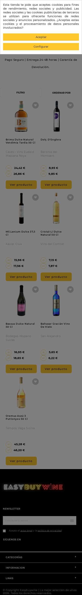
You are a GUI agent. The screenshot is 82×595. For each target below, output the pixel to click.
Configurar (41, 46)
